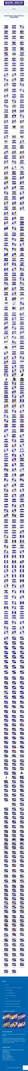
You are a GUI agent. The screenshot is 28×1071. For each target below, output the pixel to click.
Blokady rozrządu (9, 990)
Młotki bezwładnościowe (10, 995)
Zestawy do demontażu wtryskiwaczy (13, 1006)
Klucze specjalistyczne (10, 993)
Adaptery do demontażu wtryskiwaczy (13, 987)
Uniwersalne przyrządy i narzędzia (12, 1003)
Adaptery (7, 984)
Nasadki (7, 998)
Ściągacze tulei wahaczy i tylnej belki (13, 1001)
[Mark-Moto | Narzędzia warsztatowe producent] (14, 3)
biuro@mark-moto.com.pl (8, 1059)
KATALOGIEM (14, 17)
